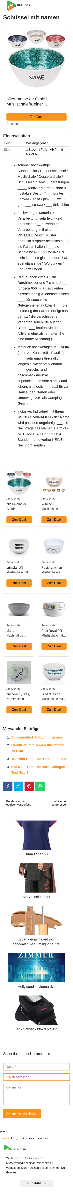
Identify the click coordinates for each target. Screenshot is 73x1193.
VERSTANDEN (37, 1183)
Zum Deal (36, 116)
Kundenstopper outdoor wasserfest (18, 803)
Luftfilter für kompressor (59, 803)
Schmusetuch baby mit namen (36, 737)
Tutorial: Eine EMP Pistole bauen (38, 759)
